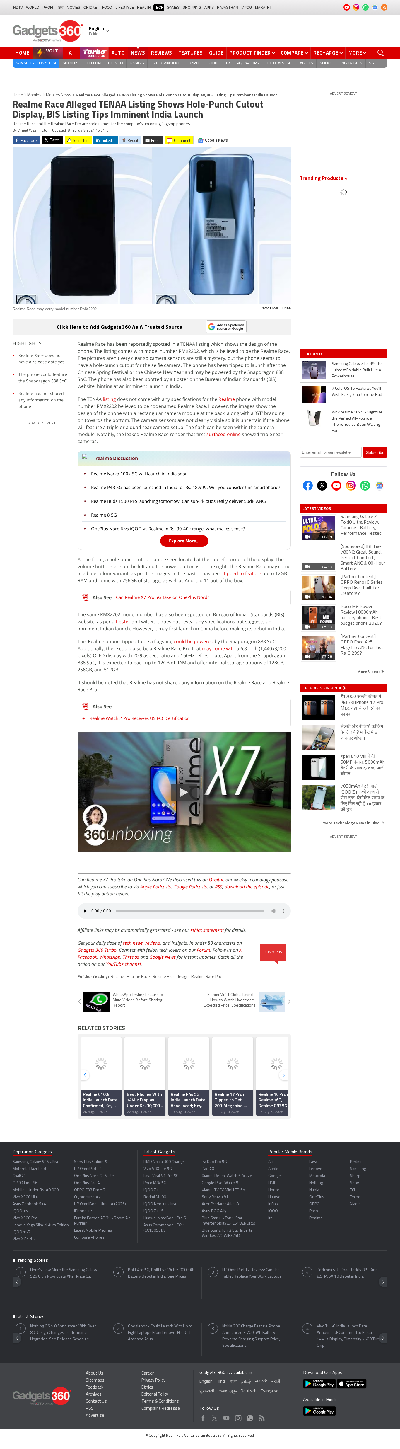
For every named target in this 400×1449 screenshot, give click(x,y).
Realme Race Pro (206, 977)
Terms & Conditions (160, 1401)
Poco (313, 1211)
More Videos (369, 671)
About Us (94, 1373)
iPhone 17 (83, 1211)
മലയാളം (227, 1391)
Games (173, 8)
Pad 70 (208, 1169)
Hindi (221, 1382)
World (32, 8)
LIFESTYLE (124, 8)
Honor (273, 1190)
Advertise (95, 1416)
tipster (123, 621)
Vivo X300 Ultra (26, 1197)
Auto (118, 53)
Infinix (273, 1204)
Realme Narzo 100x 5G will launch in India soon (139, 473)
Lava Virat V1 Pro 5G (161, 1176)
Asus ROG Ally (214, 1211)
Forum (203, 950)
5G (371, 63)
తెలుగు (261, 1381)
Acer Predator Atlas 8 (220, 1204)
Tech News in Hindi (322, 688)
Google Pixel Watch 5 (220, 1183)
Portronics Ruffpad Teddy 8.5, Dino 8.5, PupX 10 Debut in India (347, 1273)
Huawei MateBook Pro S (164, 1218)
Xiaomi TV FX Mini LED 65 (223, 1190)
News (138, 53)
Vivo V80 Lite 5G (157, 1169)
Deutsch (249, 1391)
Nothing (316, 1183)
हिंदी (61, 8)
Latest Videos (316, 508)
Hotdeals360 (278, 63)
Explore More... (184, 541)
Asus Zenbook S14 (29, 1204)
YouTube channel (123, 964)
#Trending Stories (30, 1260)
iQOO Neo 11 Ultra (159, 1204)
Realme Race (138, 977)
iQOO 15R (21, 1232)
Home (23, 53)
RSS (218, 886)
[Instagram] (351, 486)
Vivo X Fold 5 (24, 1239)
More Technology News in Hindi (351, 823)
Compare (292, 53)
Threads (131, 957)
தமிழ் (246, 1382)
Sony (354, 1183)
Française (269, 1391)
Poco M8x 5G (154, 1183)
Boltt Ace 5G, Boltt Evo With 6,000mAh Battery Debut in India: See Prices (161, 1273)
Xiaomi (356, 1204)
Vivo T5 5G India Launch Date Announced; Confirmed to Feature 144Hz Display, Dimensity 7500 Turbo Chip (349, 1336)
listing (109, 399)
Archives (94, 1394)
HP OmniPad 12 (88, 1169)
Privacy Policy (153, 1380)
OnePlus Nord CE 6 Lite (94, 1176)
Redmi (355, 1162)
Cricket (91, 8)
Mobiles (70, 63)
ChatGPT (20, 1176)
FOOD (107, 8)
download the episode (247, 886)
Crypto (194, 63)
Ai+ (271, 1162)
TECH (159, 8)
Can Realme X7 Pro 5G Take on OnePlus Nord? (162, 597)
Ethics (147, 1387)
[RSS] (384, 7)
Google (274, 1176)
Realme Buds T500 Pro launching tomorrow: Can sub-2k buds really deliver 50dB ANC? (178, 501)
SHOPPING (192, 8)
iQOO (273, 1211)
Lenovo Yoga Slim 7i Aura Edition (41, 1225)
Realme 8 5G (104, 515)
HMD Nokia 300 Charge (163, 1162)
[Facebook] (308, 486)
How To (115, 63)
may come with (218, 648)
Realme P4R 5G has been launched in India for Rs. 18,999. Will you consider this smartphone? (185, 487)
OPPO (314, 1204)
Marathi (263, 8)
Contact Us (96, 1401)
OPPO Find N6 (25, 1183)
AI (71, 53)
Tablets (305, 63)
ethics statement (207, 930)
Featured (312, 354)
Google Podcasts (190, 886)
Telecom (93, 63)
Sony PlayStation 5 (90, 1162)
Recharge (326, 53)
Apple (273, 1169)
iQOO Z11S (153, 1211)
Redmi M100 (154, 1197)
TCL (353, 1190)
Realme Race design (171, 977)
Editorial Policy (154, 1394)
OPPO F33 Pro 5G (89, 1190)
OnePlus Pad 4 (87, 1183)
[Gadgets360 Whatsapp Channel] (365, 486)
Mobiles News (58, 95)
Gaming (137, 63)
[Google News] (379, 486)
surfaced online (223, 434)
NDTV (18, 8)
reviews (152, 943)
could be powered (193, 641)
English (206, 1382)
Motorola (317, 1176)
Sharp (355, 1176)
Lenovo (315, 1169)
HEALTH (144, 8)
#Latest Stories (29, 1317)
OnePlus (316, 1197)
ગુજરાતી (206, 1391)
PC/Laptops (248, 63)
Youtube (226, 1417)
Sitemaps (95, 1380)
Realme (226, 399)
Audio (213, 63)
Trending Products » (324, 178)
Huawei (274, 1197)
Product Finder (250, 53)
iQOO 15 (20, 1211)
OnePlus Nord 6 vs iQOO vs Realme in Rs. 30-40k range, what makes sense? (168, 529)
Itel (270, 1218)
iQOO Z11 (152, 1190)
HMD (272, 1183)
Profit (48, 8)
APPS (209, 8)
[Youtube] (336, 486)
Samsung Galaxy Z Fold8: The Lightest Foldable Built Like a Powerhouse (357, 370)
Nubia (314, 1190)
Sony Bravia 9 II (215, 1197)
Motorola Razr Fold (29, 1169)
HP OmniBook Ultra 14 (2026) (100, 1204)
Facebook (87, 957)
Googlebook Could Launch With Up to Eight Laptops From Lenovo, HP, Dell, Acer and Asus (160, 1332)
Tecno (355, 1197)
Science (327, 63)
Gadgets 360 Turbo (97, 950)
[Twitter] (322, 486)
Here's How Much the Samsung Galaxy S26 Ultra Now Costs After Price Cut (63, 1273)
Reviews (161, 53)
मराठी (275, 1382)
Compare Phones (89, 1237)
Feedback (94, 1387)
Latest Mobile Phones (93, 1230)
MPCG (246, 8)
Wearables (351, 63)
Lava (313, 1162)
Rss (261, 1417)
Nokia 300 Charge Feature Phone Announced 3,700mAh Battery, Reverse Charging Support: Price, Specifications (251, 1336)
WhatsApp (110, 957)
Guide (216, 53)
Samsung (358, 1169)
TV (227, 63)
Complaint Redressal (161, 1409)
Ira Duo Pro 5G (214, 1162)
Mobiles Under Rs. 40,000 (36, 1190)
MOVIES (73, 8)
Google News (162, 957)
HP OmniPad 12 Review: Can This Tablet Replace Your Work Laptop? (252, 1273)
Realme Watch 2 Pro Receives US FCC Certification (140, 718)
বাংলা (233, 1382)
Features (190, 53)
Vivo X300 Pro (25, 1218)
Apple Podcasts (155, 886)
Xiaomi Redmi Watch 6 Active (227, 1176)
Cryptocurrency (87, 1197)
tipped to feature (242, 573)
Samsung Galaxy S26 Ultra (35, 1162)
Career (147, 1373)
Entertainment (165, 63)
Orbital (216, 879)
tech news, (134, 943)
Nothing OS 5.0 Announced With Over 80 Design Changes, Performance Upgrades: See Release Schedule (63, 1332)
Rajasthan (227, 8)
